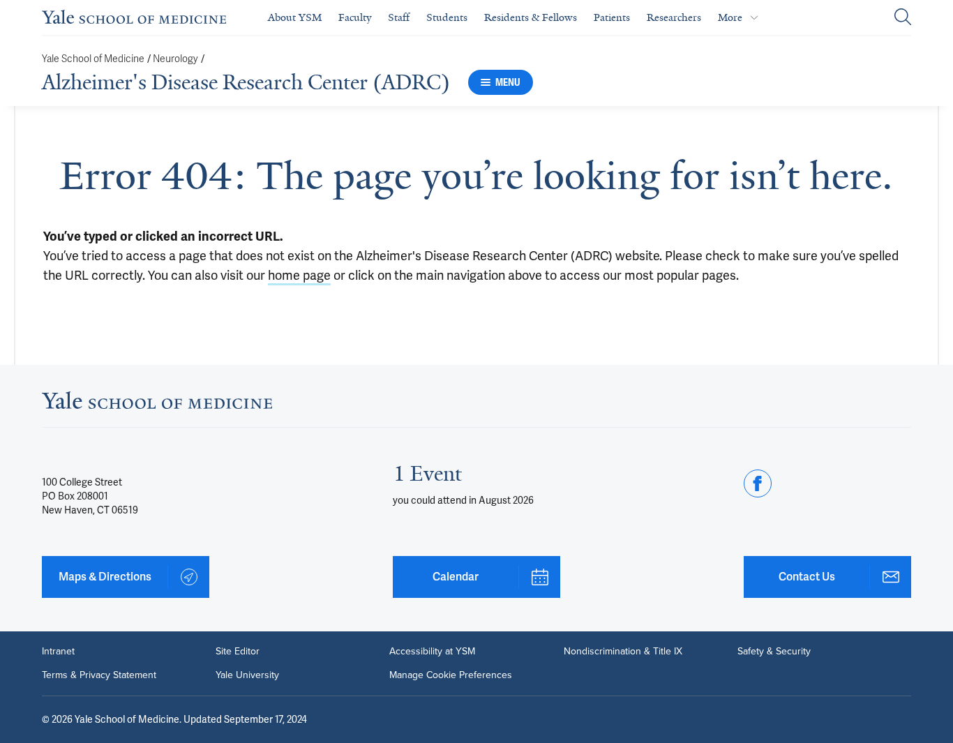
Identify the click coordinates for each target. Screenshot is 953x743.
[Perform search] (902, 17)
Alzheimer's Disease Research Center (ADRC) (246, 82)
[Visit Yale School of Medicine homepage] (157, 404)
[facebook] (758, 483)
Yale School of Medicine (93, 59)
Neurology (175, 59)
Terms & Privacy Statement (99, 675)
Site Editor (238, 651)
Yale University (247, 675)
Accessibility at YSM (432, 651)
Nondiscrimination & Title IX (623, 651)
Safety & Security (774, 651)
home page (299, 275)
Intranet (58, 651)
